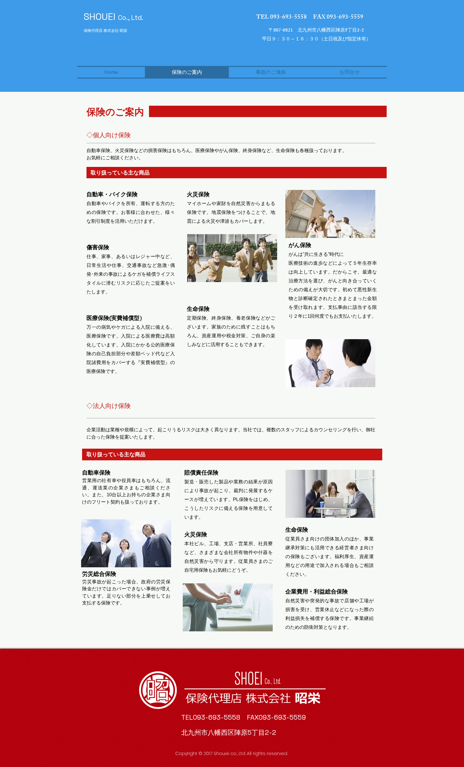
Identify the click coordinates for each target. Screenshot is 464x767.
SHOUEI (113, 16)
